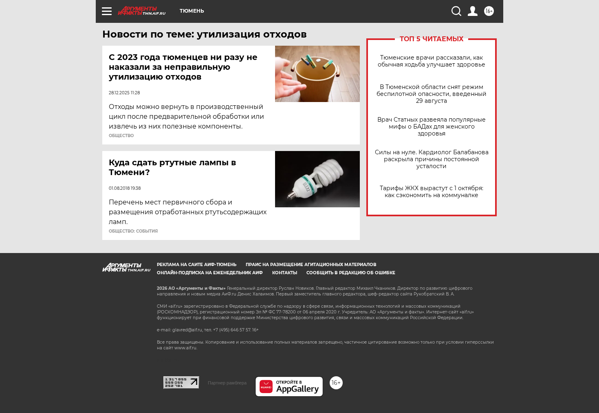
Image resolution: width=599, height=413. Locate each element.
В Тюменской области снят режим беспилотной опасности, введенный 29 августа (432, 94)
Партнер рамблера (227, 382)
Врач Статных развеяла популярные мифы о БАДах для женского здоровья (431, 126)
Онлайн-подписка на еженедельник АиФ (210, 272)
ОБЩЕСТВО (121, 136)
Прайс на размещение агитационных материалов (311, 264)
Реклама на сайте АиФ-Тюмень (196, 264)
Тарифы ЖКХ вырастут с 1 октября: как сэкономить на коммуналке (431, 192)
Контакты (284, 272)
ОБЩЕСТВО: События (133, 231)
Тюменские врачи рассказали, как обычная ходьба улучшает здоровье (431, 61)
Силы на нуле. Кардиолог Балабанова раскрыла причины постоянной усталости (432, 159)
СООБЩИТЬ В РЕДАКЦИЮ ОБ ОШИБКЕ (350, 272)
